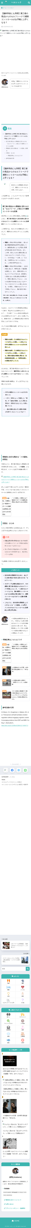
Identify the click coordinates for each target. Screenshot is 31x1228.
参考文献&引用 (10, 158)
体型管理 (8, 1030)
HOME (16, 1221)
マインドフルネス (8, 1023)
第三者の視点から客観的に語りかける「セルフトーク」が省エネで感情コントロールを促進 (17, 144)
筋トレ (8, 1017)
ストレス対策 (17, 782)
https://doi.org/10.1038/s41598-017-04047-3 (14, 725)
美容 (23, 996)
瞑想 (8, 1036)
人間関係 (23, 1036)
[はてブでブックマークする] (19, 770)
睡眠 (8, 989)
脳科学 (26, 784)
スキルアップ (7, 782)
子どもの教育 (18, 784)
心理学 (22, 1042)
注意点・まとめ (10, 153)
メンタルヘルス (7, 784)
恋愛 (23, 1030)
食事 (8, 983)
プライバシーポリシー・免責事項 (15, 1208)
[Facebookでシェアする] (12, 770)
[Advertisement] (15, 54)
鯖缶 (8, 1042)
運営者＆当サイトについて (13, 1200)
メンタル (12, 777)
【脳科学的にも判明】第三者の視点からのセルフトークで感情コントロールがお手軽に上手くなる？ (16, 136)
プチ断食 (23, 1023)
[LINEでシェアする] (25, 770)
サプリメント (23, 1017)
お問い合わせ (9, 1204)
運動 (23, 983)
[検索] (28, 969)
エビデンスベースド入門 (8, 1002)
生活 (8, 996)
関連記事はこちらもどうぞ (15, 155)
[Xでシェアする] (5, 770)
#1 (26, 216)
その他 (22, 1002)
